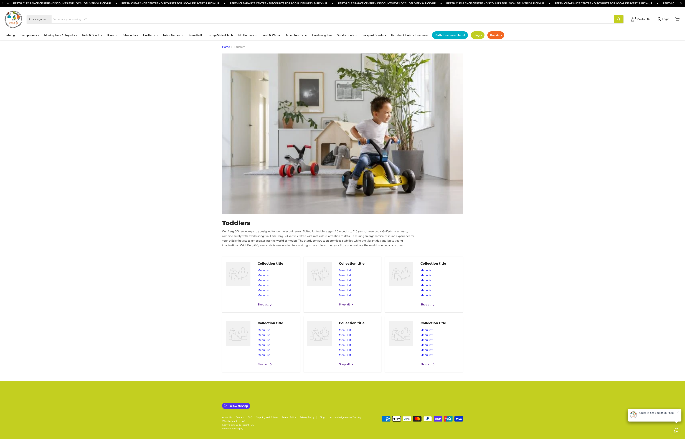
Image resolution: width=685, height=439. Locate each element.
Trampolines (28, 35)
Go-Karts (149, 35)
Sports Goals (346, 35)
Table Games (172, 35)
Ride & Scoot (91, 35)
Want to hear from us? (233, 421)
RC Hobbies (246, 35)
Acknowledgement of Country (345, 417)
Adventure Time (296, 35)
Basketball (195, 35)
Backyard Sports (373, 35)
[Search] (618, 19)
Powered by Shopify (232, 428)
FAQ (250, 417)
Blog (476, 35)
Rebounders (130, 35)
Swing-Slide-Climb (220, 35)
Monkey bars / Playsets (59, 35)
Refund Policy (289, 417)
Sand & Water (271, 35)
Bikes (111, 35)
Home (226, 47)
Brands (495, 35)
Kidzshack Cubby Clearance (409, 35)
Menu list (264, 270)
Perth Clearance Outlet (450, 35)
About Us (227, 417)
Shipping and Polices (267, 417)
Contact (240, 417)
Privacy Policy (307, 417)
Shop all (263, 305)
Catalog (9, 35)
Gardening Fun (322, 35)
